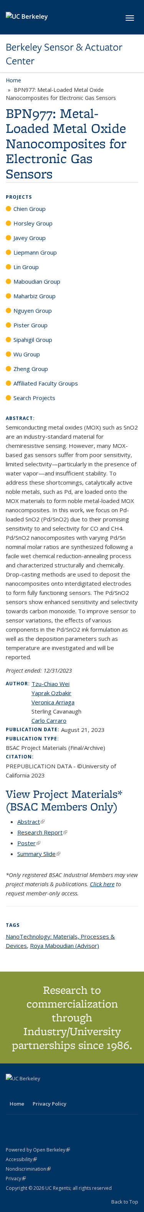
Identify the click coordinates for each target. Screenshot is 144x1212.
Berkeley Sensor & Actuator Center (64, 54)
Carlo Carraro (48, 720)
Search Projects (34, 398)
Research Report (42, 832)
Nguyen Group (32, 310)
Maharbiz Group (34, 296)
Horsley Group (33, 223)
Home (13, 80)
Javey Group (29, 238)
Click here (102, 884)
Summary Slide (38, 854)
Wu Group (26, 354)
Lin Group (26, 267)
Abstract (31, 821)
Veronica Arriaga (52, 702)
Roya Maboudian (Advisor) (64, 945)
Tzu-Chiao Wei (50, 684)
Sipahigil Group (32, 339)
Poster (28, 843)
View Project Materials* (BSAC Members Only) (64, 800)
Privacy (16, 1178)
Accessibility (21, 1159)
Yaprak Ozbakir (51, 693)
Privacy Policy (49, 1103)
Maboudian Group (36, 281)
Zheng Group (30, 368)
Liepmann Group (35, 252)
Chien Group (29, 208)
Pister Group (30, 325)
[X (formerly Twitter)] (13, 1091)
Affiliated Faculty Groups (45, 383)
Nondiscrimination (28, 1169)
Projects (19, 197)
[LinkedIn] (28, 1091)
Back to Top (124, 1201)
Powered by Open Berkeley (38, 1150)
